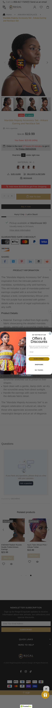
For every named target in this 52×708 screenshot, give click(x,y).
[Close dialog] (50, 333)
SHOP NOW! (39, 364)
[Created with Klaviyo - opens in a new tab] (26, 375)
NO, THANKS (39, 370)
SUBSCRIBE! (39, 359)
